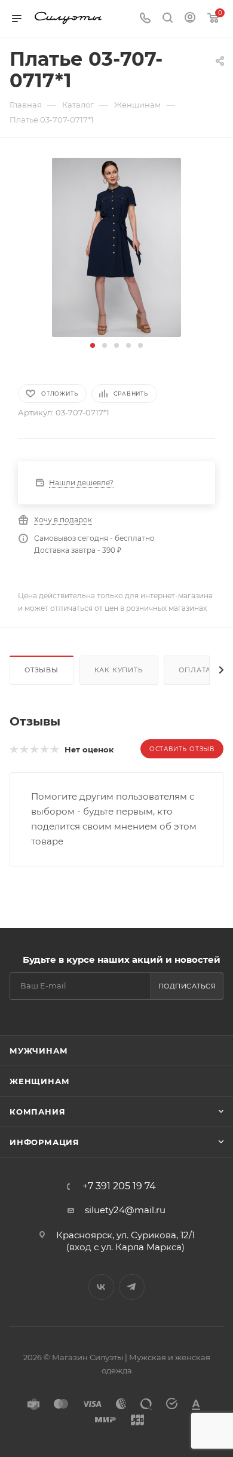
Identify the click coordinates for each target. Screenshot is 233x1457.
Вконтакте (101, 1287)
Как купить (118, 670)
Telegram (132, 1287)
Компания (37, 1111)
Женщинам (39, 1081)
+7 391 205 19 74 (119, 1186)
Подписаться (187, 986)
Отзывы (41, 670)
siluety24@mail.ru (125, 1210)
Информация (44, 1142)
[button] (93, 345)
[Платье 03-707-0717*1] (116, 246)
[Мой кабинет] (190, 19)
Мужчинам (39, 1050)
